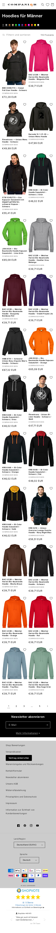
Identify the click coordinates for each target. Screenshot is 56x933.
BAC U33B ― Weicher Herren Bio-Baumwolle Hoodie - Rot (39, 633)
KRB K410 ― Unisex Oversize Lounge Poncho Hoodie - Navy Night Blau (40, 530)
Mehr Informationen (27, 733)
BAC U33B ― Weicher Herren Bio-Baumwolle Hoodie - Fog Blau (12, 684)
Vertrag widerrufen (19, 758)
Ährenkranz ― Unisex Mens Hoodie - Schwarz (14, 140)
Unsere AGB (12, 783)
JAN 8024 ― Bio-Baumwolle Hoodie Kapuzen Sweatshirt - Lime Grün (14, 251)
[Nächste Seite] (47, 706)
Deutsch (27, 860)
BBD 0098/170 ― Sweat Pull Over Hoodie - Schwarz (14, 89)
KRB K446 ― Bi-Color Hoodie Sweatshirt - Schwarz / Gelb (12, 526)
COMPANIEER (31, 885)
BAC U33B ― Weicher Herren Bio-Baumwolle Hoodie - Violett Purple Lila (41, 311)
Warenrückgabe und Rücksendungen (25, 764)
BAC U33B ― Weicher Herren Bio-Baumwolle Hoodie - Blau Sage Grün (40, 684)
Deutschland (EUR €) (27, 845)
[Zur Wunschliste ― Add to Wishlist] (25, 42)
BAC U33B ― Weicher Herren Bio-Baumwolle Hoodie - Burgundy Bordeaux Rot (12, 312)
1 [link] (8, 706)
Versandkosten (13, 751)
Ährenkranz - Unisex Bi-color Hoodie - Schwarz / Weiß (40, 416)
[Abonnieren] (47, 725)
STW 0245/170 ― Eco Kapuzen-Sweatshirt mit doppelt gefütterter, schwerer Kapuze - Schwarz (13, 201)
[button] (3, 4)
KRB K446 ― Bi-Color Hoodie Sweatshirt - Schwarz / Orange (12, 469)
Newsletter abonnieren (17, 777)
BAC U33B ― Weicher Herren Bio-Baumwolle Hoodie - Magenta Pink (39, 77)
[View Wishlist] (47, 4)
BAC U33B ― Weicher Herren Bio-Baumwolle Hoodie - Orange (12, 633)
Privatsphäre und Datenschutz (21, 796)
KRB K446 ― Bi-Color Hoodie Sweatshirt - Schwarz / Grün (38, 192)
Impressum (11, 803)
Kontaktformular (14, 771)
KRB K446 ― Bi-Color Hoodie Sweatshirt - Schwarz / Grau (12, 417)
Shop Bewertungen (15, 745)
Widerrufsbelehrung (16, 790)
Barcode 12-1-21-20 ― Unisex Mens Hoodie (39, 135)
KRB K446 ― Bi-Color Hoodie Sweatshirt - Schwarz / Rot (38, 472)
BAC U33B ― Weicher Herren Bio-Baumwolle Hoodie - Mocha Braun (12, 581)
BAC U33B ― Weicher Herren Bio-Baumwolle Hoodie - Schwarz (39, 582)
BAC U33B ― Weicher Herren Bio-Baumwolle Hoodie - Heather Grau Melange (39, 258)
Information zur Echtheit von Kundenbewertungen (20, 812)
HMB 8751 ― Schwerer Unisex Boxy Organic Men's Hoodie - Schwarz (14, 361)
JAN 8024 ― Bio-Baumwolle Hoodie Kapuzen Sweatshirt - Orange (41, 360)
